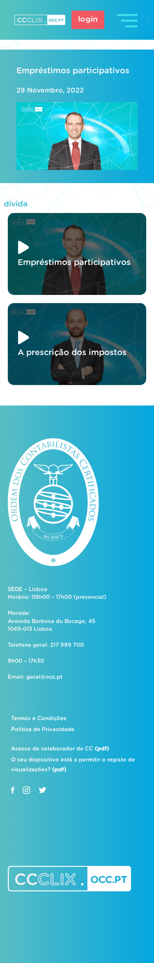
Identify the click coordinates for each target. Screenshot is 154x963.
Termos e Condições (39, 718)
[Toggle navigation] (128, 20)
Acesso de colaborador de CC (60, 749)
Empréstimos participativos (72, 71)
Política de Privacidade (42, 729)
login (88, 19)
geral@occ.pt (44, 677)
